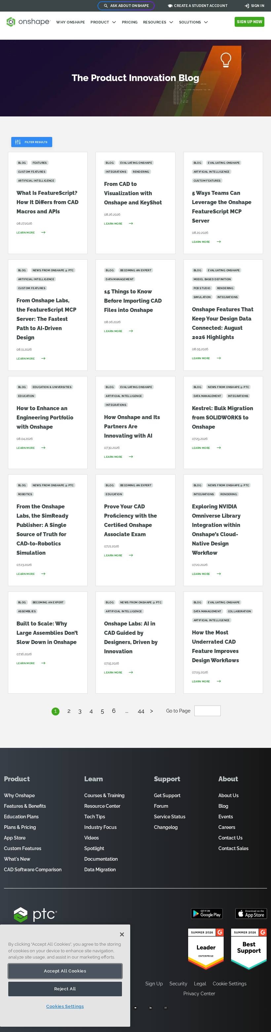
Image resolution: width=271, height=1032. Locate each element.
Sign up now (249, 22)
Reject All (65, 988)
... (127, 710)
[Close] (122, 934)
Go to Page (179, 710)
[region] (65, 975)
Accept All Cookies (65, 970)
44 (141, 710)
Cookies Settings (65, 1006)
